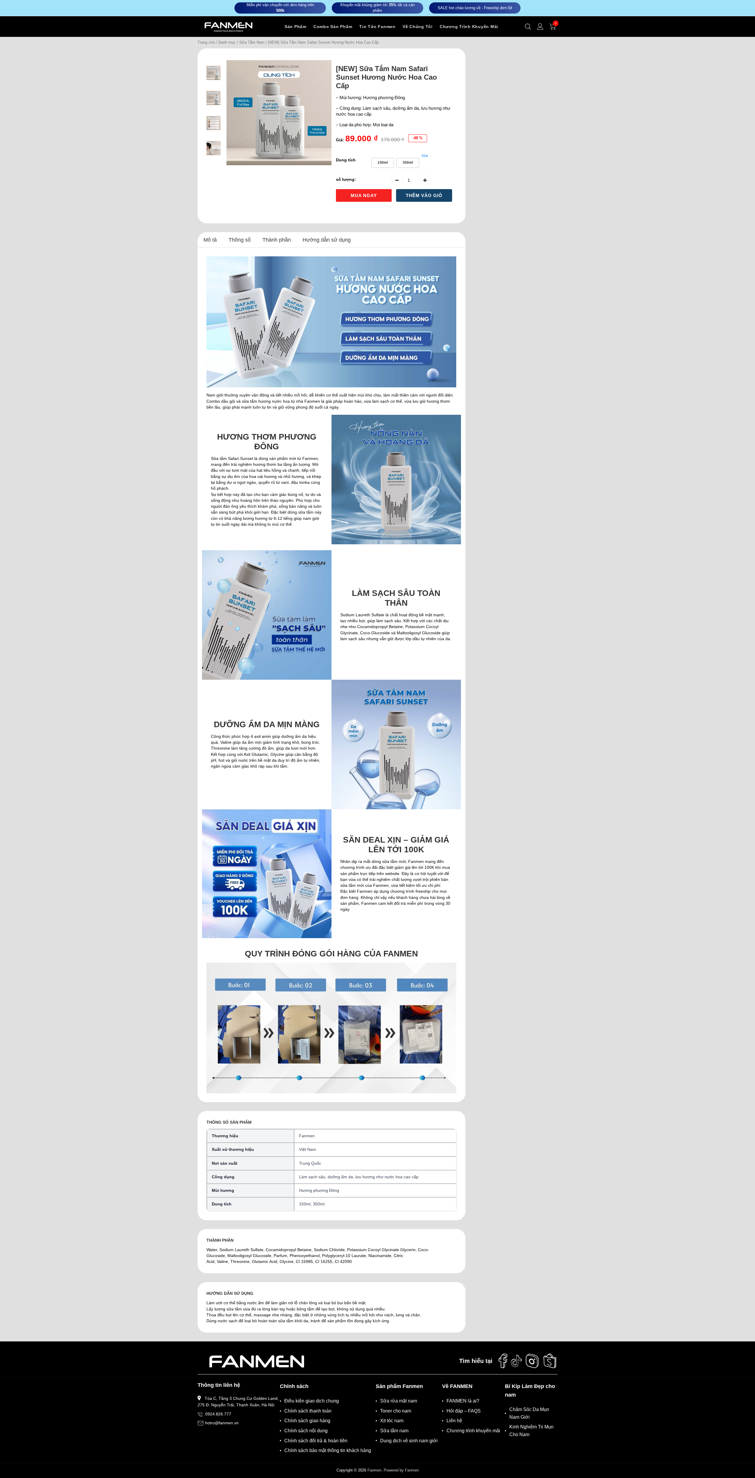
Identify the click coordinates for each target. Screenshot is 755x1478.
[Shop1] (257, 1361)
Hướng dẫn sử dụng (327, 240)
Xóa (424, 156)
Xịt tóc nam (391, 1420)
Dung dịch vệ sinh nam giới (409, 1440)
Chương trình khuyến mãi (473, 1430)
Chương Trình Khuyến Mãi (469, 26)
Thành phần (276, 240)
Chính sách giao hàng (307, 1420)
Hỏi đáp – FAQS (464, 1410)
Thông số (240, 240)
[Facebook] (502, 1361)
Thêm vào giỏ (424, 195)
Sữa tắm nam (394, 1430)
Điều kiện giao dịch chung (311, 1400)
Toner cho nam (395, 1410)
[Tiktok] (516, 1361)
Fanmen (374, 1470)
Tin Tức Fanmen (377, 26)
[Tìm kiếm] (528, 26)
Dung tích (346, 160)
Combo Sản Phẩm (333, 26)
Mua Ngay (364, 195)
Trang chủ (206, 42)
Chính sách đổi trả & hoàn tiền (315, 1440)
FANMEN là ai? (463, 1400)
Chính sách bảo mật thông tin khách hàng (327, 1450)
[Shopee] (550, 1361)
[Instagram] (532, 1361)
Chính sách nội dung (306, 1430)
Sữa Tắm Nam (252, 42)
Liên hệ (454, 1420)
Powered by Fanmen (401, 1470)
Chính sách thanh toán (307, 1410)
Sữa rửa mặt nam (398, 1400)
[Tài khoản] (540, 26)
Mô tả (210, 240)
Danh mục (227, 42)
